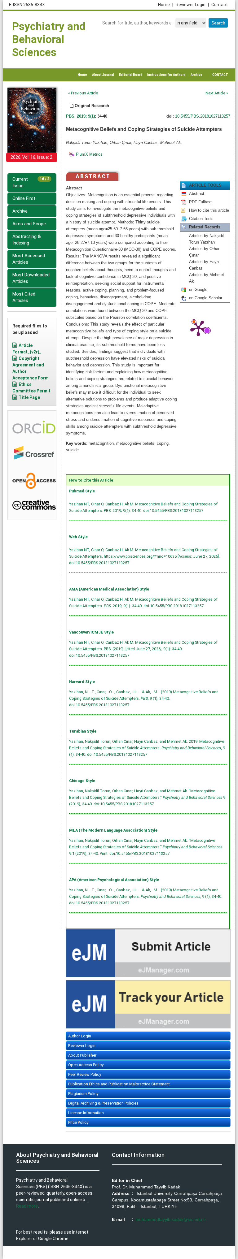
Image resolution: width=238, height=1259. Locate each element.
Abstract (196, 194)
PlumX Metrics (89, 154)
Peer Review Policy (84, 1074)
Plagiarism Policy (83, 1093)
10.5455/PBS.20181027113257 (202, 116)
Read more (27, 1206)
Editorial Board (130, 74)
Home (165, 4)
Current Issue (30, 182)
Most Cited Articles (23, 297)
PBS (70, 116)
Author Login (79, 1036)
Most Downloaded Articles (31, 278)
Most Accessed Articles (28, 259)
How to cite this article (209, 210)
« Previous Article (83, 93)
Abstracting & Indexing (26, 240)
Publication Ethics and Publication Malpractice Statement (119, 1084)
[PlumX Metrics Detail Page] (198, 327)
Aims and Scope (29, 224)
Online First (23, 198)
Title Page (29, 397)
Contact (219, 4)
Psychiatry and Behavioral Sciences (49, 39)
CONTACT (220, 74)
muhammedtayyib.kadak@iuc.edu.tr (170, 1219)
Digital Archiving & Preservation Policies (103, 1103)
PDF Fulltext (200, 202)
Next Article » (216, 93)
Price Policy (78, 1122)
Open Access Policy (86, 1064)
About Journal (103, 74)
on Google (198, 290)
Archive (196, 74)
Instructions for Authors (166, 74)
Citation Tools (201, 219)
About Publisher (82, 1055)
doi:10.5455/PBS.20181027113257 (173, 510)
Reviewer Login (192, 4)
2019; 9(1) (86, 116)
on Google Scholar (205, 298)
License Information (86, 1112)
